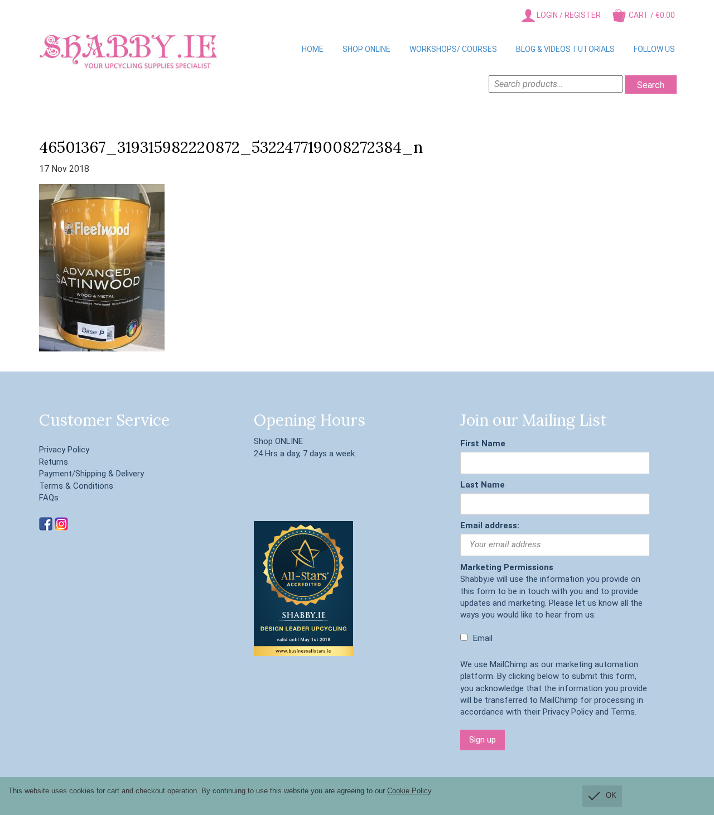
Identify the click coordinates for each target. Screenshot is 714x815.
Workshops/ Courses (453, 49)
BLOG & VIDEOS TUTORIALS (565, 49)
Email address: (489, 525)
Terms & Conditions (76, 486)
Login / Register (568, 15)
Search (650, 85)
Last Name (482, 485)
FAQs (49, 498)
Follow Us (654, 49)
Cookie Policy (409, 791)
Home (313, 49)
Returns (53, 462)
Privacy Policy (64, 450)
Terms (623, 712)
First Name (482, 443)
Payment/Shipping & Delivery (91, 474)
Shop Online (366, 49)
